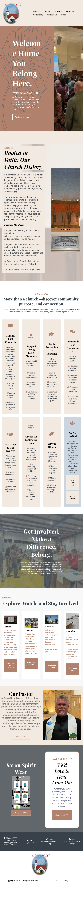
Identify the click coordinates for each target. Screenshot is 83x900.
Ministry (58, 11)
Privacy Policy (62, 880)
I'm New (46, 11)
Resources (70, 11)
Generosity (38, 14)
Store (63, 14)
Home (36, 11)
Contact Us (52, 14)
